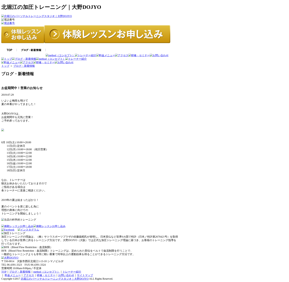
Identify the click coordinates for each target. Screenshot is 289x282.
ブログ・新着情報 (24, 65)
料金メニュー (13, 275)
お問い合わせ (66, 275)
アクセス (28, 275)
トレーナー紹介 (72, 271)
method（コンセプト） (46, 271)
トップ (5, 65)
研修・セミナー (46, 275)
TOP (4, 271)
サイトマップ (85, 275)
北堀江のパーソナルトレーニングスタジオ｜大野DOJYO (55, 278)
